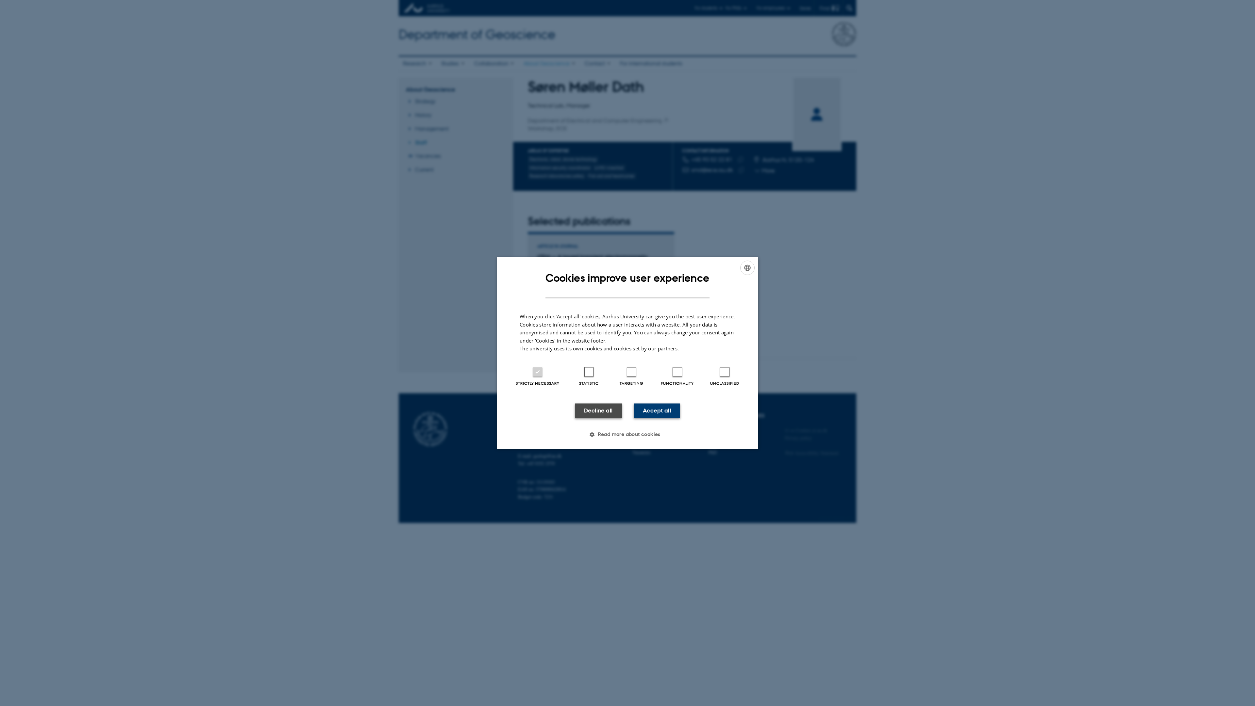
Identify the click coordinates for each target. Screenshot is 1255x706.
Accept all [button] (657, 410)
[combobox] (747, 267)
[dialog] (627, 353)
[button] (627, 435)
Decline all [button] (598, 410)
